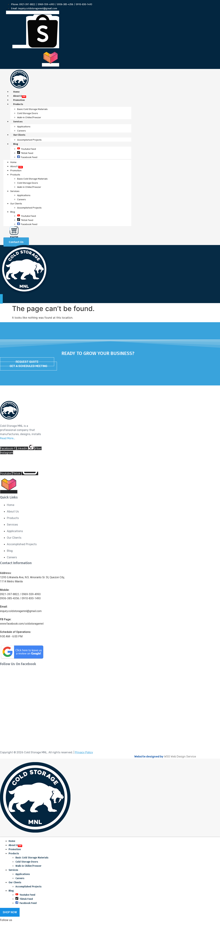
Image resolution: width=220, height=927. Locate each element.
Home (16, 91)
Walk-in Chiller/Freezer (29, 117)
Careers (21, 130)
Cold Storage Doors (27, 113)
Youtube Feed (28, 149)
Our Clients (19, 135)
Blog (15, 144)
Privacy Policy (84, 752)
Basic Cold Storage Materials (32, 109)
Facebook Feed (29, 157)
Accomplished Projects (29, 140)
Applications (23, 126)
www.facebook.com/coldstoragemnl (21, 623)
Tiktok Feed (27, 153)
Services (18, 121)
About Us (18, 96)
